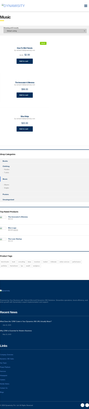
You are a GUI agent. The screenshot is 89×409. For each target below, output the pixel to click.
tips (22, 266)
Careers (2, 380)
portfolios (4, 266)
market (45, 262)
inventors (37, 262)
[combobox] (45, 31)
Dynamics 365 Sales (7, 359)
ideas (29, 262)
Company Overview (6, 355)
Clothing (6, 166)
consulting (21, 262)
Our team (3, 363)
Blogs (2, 392)
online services (64, 262)
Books (5, 161)
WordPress (36, 266)
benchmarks (5, 262)
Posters (6, 194)
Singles (6, 188)
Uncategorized (8, 199)
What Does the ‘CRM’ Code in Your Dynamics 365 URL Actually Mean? (26, 321)
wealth (28, 266)
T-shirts (6, 172)
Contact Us (4, 388)
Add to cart (23, 61)
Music (5, 179)
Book (13, 262)
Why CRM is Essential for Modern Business (16, 331)
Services (3, 371)
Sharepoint (3, 375)
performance (76, 262)
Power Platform (5, 367)
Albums (6, 185)
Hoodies (7, 169)
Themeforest (14, 266)
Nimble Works (4, 384)
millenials (53, 262)
